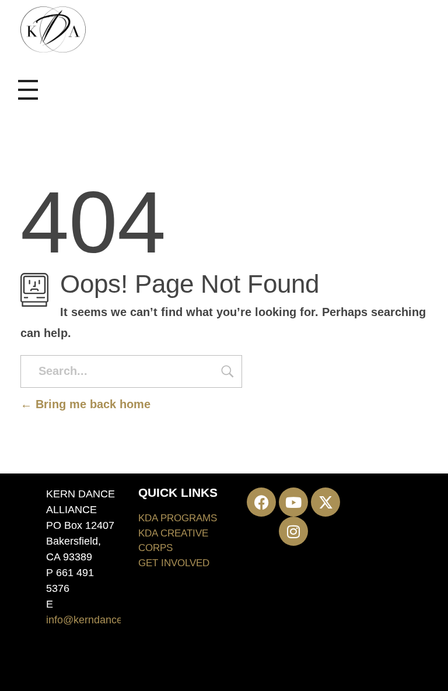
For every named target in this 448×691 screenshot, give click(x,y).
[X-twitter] (325, 502)
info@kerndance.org (93, 620)
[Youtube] (293, 502)
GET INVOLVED (173, 563)
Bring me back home (91, 404)
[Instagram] (293, 531)
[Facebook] (261, 502)
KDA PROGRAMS (177, 518)
